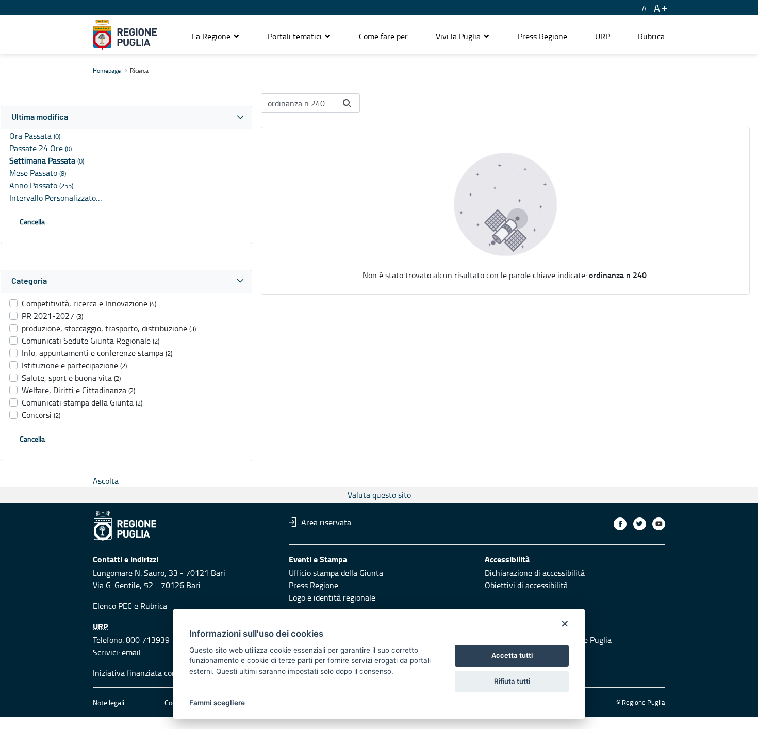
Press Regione (313, 585)
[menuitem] (383, 36)
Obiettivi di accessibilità (526, 585)
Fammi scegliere (217, 703)
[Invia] (347, 103)
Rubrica (153, 605)
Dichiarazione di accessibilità (535, 572)
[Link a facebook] (620, 523)
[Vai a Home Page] (125, 35)
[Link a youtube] (658, 523)
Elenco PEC (112, 605)
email (131, 652)
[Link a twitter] (639, 523)
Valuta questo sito (379, 494)
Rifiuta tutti (512, 681)
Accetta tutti (512, 655)
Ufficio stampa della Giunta (336, 572)
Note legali (108, 702)
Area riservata (326, 522)
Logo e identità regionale (332, 597)
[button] (216, 36)
